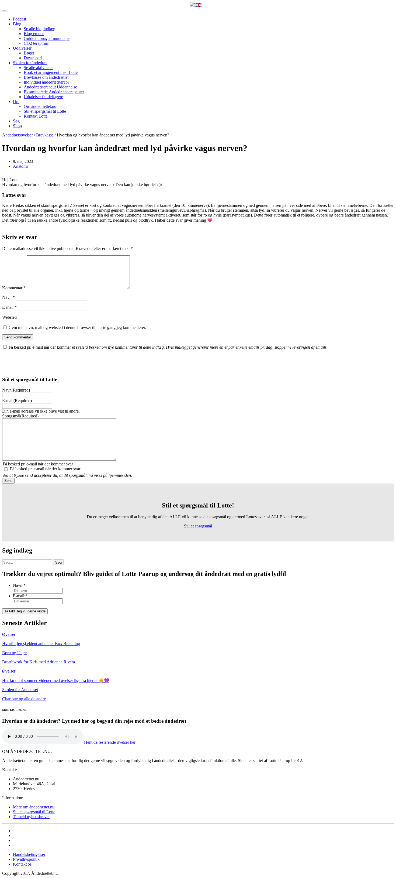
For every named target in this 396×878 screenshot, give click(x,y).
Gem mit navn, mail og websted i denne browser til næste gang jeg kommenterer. (77, 327)
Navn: (19, 585)
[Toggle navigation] (4, 11)
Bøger (29, 53)
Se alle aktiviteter (38, 67)
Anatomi (20, 166)
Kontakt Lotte (35, 116)
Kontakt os (22, 864)
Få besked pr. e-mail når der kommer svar (45, 469)
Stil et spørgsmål (198, 526)
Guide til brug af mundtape (47, 38)
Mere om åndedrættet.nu (33, 807)
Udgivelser (22, 48)
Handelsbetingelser (29, 854)
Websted (9, 317)
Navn (8, 297)
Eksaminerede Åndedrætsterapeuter (54, 92)
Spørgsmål (20, 416)
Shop (17, 126)
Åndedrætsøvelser (17, 135)
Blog (17, 24)
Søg (16, 121)
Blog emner (34, 33)
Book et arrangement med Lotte (51, 72)
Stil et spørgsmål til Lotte (45, 111)
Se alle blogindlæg (39, 28)
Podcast (19, 19)
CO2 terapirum (36, 43)
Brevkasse (45, 135)
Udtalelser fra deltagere (43, 96)
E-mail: (20, 596)
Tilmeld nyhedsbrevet (31, 816)
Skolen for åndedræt (30, 62)
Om (16, 101)
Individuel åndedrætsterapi (46, 82)
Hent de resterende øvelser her (110, 742)
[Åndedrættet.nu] (192, 5)
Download (33, 58)
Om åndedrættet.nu (40, 106)
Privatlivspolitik (26, 859)
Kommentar (14, 288)
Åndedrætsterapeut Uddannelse (50, 87)
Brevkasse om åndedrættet (46, 77)
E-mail (9, 307)
